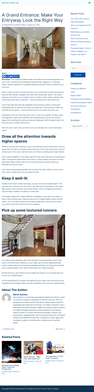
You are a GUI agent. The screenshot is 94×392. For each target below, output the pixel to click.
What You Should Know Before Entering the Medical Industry (81, 42)
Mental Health (76, 95)
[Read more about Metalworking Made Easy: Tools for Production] (11, 352)
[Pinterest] (14, 76)
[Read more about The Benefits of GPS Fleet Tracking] (55, 347)
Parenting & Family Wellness (81, 99)
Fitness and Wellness (78, 88)
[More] (18, 76)
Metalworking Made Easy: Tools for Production (10, 367)
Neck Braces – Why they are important (32, 358)
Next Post (60, 329)
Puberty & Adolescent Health (81, 102)
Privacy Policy (46, 389)
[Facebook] (3, 76)
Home (73, 92)
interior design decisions (24, 92)
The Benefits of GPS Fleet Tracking (54, 357)
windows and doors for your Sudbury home (18, 97)
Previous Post (8, 329)
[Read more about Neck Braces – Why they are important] (33, 347)
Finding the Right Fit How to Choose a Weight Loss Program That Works (81, 51)
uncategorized (7, 25)
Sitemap (55, 389)
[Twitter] (10, 76)
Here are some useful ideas (12, 128)
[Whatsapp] (7, 76)
